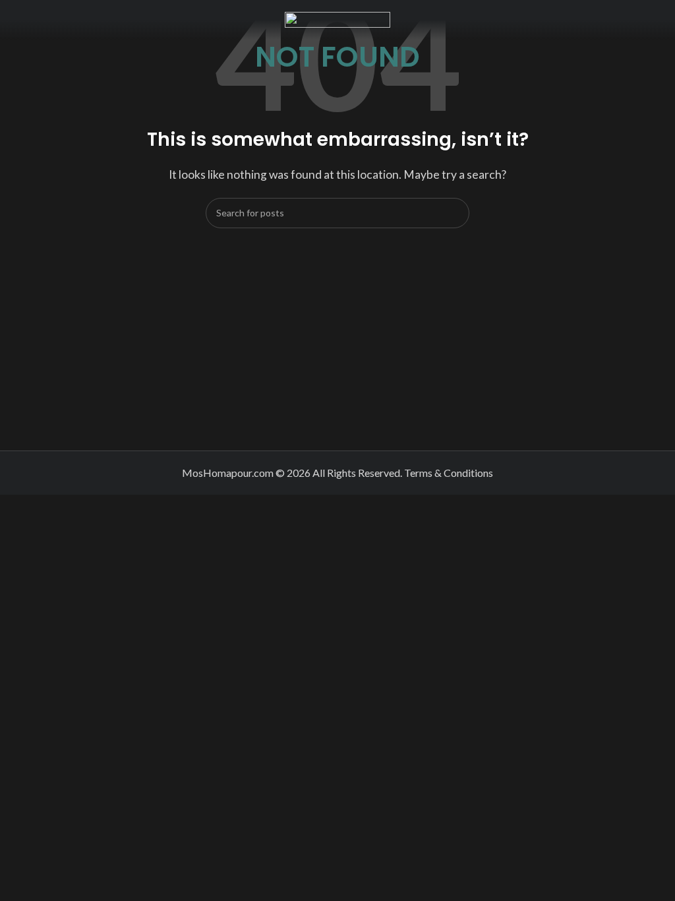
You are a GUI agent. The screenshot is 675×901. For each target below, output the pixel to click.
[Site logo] (337, 18)
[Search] (454, 213)
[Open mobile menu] (15, 20)
